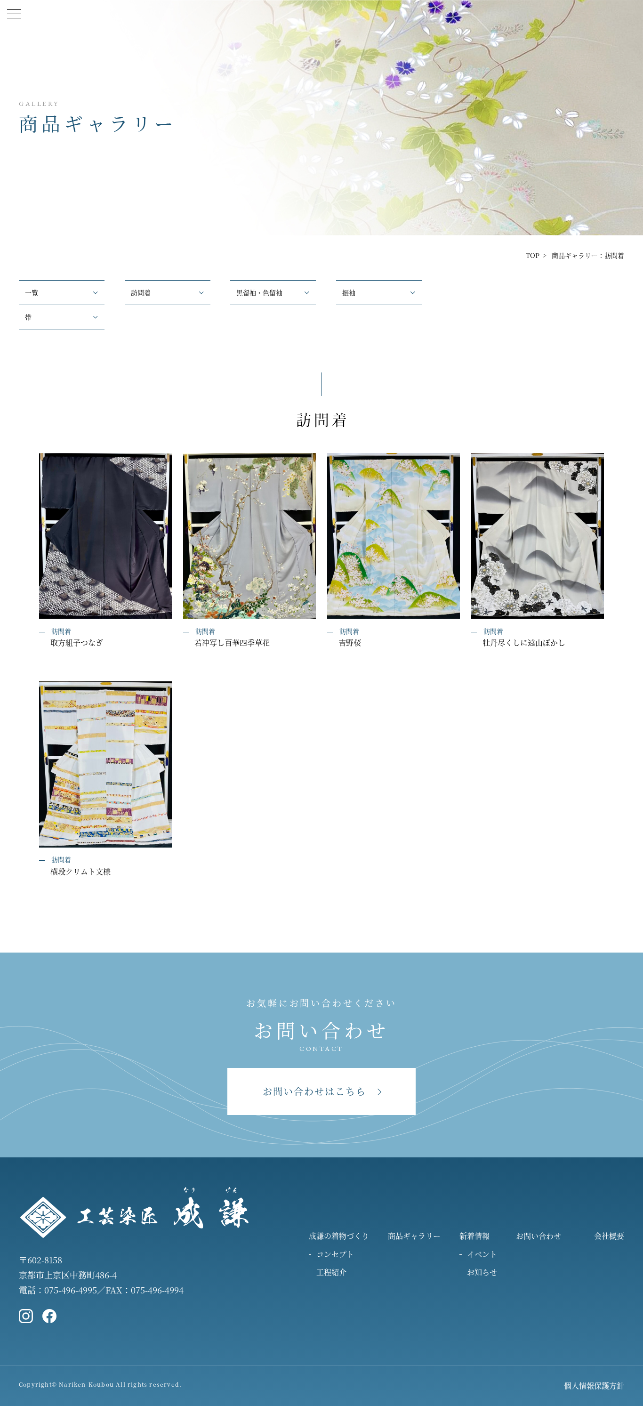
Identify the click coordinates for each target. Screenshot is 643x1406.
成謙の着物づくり (339, 1235)
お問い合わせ (538, 1235)
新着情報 (474, 1235)
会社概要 (609, 1235)
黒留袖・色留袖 (259, 292)
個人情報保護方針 (594, 1385)
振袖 (348, 292)
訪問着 (141, 292)
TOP (532, 255)
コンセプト (335, 1254)
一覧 (31, 292)
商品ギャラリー (414, 1235)
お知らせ (482, 1272)
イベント (482, 1254)
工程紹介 (331, 1272)
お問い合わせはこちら (314, 1091)
